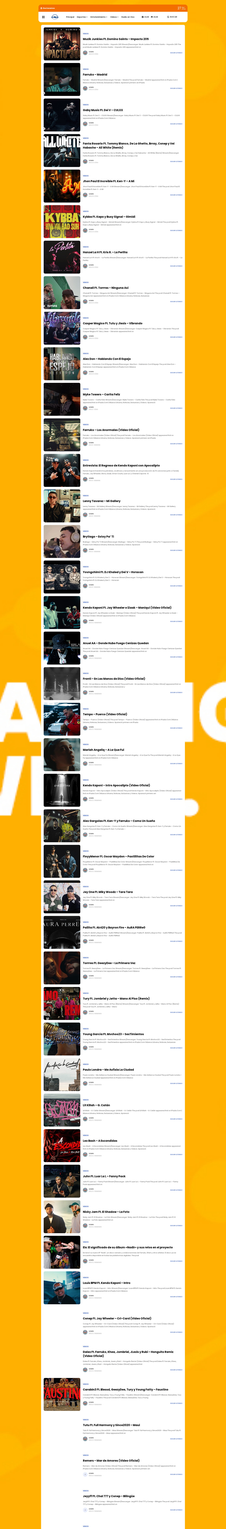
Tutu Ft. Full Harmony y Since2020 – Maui (111, 1425)
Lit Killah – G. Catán (96, 1105)
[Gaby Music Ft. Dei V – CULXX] (62, 115)
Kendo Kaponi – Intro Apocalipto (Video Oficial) (116, 785)
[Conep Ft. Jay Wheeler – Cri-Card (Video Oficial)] (62, 1323)
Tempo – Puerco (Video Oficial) (105, 714)
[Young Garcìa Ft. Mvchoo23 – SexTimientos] (62, 1039)
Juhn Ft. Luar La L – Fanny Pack (104, 1176)
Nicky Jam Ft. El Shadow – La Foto (106, 1212)
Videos (86, 34)
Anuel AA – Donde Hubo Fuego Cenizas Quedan (116, 643)
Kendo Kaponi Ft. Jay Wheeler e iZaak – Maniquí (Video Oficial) (127, 608)
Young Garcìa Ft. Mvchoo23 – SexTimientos (113, 1034)
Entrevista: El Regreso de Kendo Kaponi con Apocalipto (121, 465)
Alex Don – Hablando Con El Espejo (107, 359)
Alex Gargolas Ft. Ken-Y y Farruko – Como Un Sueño (119, 821)
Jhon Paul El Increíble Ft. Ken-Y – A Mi (108, 181)
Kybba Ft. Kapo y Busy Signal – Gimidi (109, 217)
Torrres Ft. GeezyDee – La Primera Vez (109, 963)
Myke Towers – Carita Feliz (101, 394)
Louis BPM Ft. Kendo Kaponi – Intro (106, 1283)
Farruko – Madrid (95, 74)
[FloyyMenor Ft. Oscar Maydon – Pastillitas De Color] (62, 861)
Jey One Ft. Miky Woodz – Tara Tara (108, 892)
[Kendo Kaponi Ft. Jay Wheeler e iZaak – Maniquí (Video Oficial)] (62, 612)
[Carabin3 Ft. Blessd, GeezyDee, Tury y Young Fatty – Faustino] (62, 1394)
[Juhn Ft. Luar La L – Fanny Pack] (62, 1181)
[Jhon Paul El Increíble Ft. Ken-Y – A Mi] (62, 186)
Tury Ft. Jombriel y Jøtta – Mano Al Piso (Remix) (116, 998)
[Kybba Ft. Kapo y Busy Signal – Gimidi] (62, 221)
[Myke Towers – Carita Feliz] (62, 399)
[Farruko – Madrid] (62, 79)
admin (91, 52)
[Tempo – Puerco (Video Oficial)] (62, 719)
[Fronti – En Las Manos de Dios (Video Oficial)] (62, 683)
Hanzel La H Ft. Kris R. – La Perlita (105, 252)
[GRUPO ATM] (54, 17)
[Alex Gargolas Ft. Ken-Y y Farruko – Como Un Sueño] (62, 825)
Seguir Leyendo (176, 53)
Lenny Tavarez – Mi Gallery (101, 501)
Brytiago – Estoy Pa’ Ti (98, 536)
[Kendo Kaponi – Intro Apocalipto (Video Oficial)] (62, 790)
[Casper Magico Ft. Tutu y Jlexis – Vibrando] (62, 328)
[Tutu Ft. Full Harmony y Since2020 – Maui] (62, 1429)
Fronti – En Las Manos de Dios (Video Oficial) (114, 679)
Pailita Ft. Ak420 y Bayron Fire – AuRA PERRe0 (114, 927)
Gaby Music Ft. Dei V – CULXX (103, 110)
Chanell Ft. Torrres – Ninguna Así (106, 288)
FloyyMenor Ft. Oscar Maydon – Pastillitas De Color (118, 856)
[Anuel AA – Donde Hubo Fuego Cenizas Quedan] (62, 648)
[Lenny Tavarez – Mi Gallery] (62, 505)
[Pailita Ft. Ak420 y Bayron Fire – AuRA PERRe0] (62, 932)
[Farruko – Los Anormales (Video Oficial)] (62, 434)
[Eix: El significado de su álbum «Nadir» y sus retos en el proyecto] (62, 1252)
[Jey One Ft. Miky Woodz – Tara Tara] (62, 896)
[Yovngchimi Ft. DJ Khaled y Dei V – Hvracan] (62, 577)
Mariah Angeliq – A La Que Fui (103, 750)
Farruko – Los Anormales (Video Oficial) (111, 430)
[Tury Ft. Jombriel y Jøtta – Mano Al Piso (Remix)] (62, 1003)
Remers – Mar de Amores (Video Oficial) (111, 1460)
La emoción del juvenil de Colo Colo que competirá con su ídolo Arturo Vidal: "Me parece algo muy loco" (103, 8)
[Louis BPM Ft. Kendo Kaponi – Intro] (62, 1287)
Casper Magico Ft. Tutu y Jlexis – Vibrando (112, 323)
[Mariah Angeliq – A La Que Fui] (62, 754)
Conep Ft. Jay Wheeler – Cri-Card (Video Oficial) (117, 1318)
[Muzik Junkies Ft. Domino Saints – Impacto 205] (62, 43)
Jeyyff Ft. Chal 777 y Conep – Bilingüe (109, 1496)
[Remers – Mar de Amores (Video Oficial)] (62, 1465)
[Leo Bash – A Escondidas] (62, 1145)
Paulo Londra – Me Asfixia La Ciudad (108, 1070)
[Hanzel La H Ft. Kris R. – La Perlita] (62, 257)
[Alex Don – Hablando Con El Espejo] (62, 363)
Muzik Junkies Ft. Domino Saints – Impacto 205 (116, 39)
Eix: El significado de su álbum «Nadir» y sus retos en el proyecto (128, 1247)
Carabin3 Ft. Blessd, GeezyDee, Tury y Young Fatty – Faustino (125, 1389)
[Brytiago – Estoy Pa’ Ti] (62, 541)
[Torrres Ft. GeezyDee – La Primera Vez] (62, 967)
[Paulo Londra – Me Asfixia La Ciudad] (62, 1074)
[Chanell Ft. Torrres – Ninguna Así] (62, 292)
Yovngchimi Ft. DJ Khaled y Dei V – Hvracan (113, 572)
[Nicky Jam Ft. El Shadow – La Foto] (62, 1216)
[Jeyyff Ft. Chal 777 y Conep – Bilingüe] (62, 1501)
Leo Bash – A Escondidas (100, 1141)
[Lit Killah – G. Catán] (62, 1110)
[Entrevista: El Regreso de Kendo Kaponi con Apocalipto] (62, 470)
